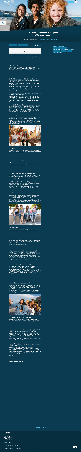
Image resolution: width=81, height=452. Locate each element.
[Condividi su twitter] (38, 45)
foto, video (36, 251)
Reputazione (72, 49)
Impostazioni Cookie (18, 448)
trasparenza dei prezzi (16, 266)
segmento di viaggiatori (35, 349)
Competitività (16, 445)
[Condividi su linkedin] (40, 45)
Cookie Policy (11, 448)
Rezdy (13, 83)
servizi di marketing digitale (24, 352)
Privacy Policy (6, 448)
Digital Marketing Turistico (32, 39)
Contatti (5, 445)
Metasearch (55, 46)
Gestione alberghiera (64, 49)
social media (28, 115)
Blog (27, 39)
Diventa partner (10, 445)
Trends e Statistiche (56, 49)
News (63, 46)
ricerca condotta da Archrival (18, 96)
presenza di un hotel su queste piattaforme (17, 255)
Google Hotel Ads (34, 286)
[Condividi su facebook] (35, 45)
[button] (70, 2)
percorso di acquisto (17, 106)
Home (24, 39)
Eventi (59, 46)
